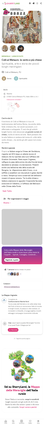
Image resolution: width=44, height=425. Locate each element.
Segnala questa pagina (23, 338)
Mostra (6, 203)
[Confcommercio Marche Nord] (4, 300)
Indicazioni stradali (14, 99)
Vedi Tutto (7, 191)
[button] (5, 48)
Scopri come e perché (27, 407)
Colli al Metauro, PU (13, 72)
